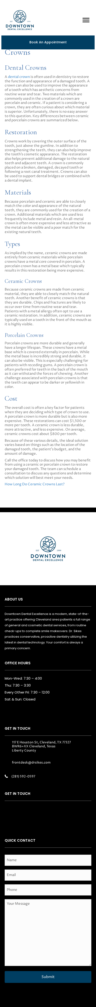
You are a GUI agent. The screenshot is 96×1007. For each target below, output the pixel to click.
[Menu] (86, 20)
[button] (12, 812)
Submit (48, 976)
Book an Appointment (48, 42)
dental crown (19, 76)
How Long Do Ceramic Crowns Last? (35, 484)
